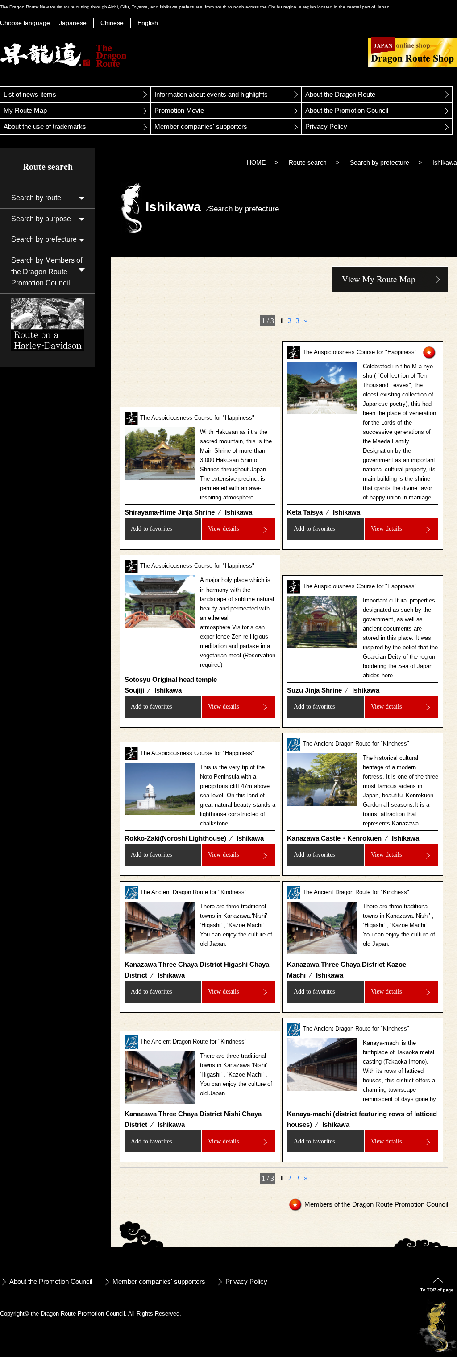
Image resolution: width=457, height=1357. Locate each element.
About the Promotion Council (346, 110)
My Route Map (25, 110)
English (147, 22)
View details (223, 528)
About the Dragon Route (340, 94)
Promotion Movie (179, 110)
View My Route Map (378, 279)
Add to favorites (151, 528)
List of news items (30, 94)
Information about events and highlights (211, 94)
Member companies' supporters (200, 126)
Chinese (112, 22)
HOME (256, 162)
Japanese (73, 22)
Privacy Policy (326, 126)
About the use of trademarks (45, 126)
